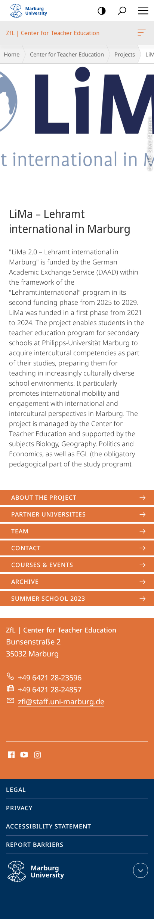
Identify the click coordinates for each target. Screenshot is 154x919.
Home (11, 54)
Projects (124, 54)
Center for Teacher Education (67, 54)
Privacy (19, 808)
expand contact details (140, 870)
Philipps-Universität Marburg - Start (32, 10)
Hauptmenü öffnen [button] (143, 10)
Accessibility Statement (48, 826)
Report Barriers (35, 844)
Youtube (23, 755)
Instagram (38, 755)
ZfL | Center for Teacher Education (143, 33)
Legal (16, 789)
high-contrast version (102, 10)
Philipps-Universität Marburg (50, 883)
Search (122, 10)
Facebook (10, 755)
